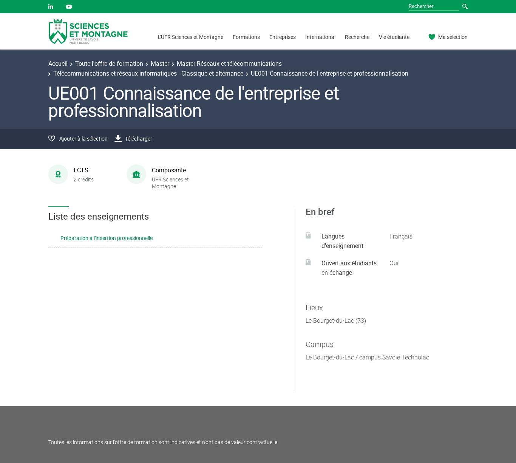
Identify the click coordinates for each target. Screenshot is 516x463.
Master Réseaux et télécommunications (229, 63)
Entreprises (282, 36)
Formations (246, 36)
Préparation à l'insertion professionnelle (106, 238)
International (320, 36)
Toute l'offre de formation (109, 63)
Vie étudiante (394, 36)
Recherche (357, 36)
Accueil (58, 63)
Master (160, 63)
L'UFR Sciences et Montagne (190, 36)
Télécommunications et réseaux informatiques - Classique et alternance (148, 73)
